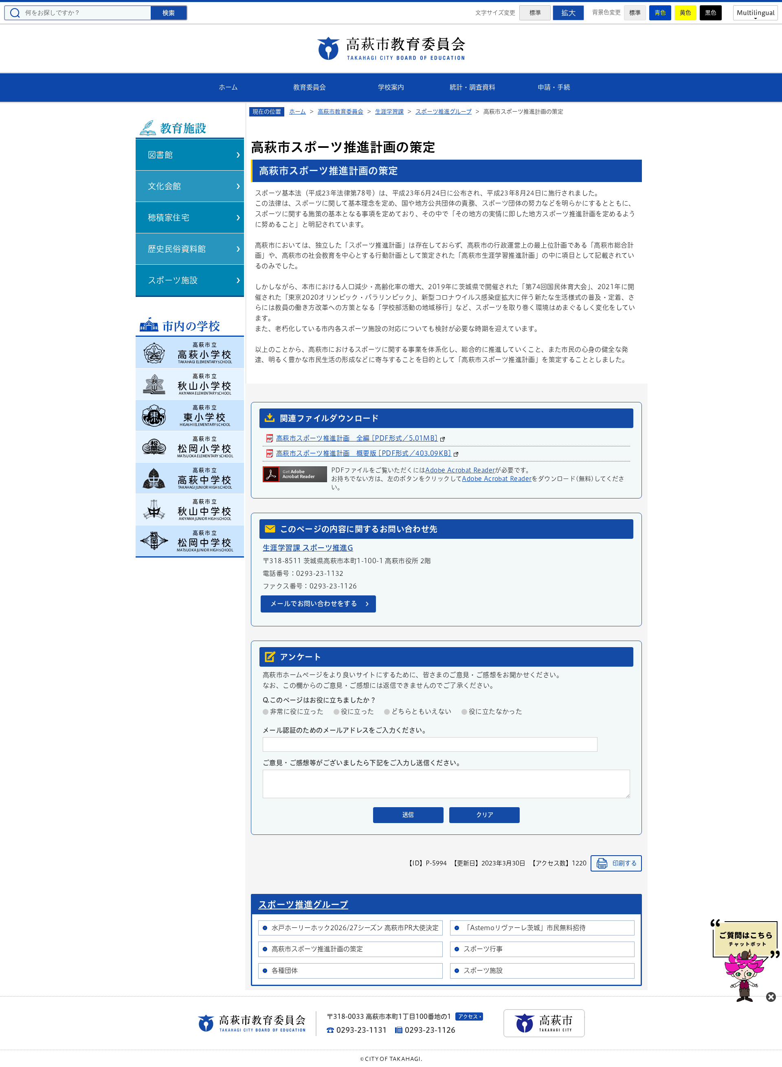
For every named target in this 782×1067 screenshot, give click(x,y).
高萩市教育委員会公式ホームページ (391, 48)
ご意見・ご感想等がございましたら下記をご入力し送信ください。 (363, 763)
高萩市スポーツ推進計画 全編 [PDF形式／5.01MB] (357, 438)
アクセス (468, 1016)
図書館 (160, 155)
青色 (660, 12)
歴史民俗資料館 (177, 249)
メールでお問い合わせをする (313, 603)
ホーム (228, 87)
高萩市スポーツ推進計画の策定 (317, 949)
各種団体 (285, 970)
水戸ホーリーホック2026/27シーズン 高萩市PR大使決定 (355, 927)
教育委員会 (309, 87)
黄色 (685, 12)
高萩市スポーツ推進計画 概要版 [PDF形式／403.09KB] (364, 453)
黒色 (710, 12)
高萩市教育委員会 (340, 111)
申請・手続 (554, 87)
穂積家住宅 (168, 217)
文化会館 (164, 186)
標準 (635, 12)
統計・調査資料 (472, 87)
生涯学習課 (389, 111)
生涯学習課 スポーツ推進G (308, 547)
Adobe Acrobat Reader (460, 470)
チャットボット (745, 960)
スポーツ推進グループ (443, 111)
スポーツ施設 (173, 280)
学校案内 (391, 87)
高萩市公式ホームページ (544, 1023)
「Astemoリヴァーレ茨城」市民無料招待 (524, 927)
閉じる (771, 997)
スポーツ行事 (483, 949)
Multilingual (756, 13)
